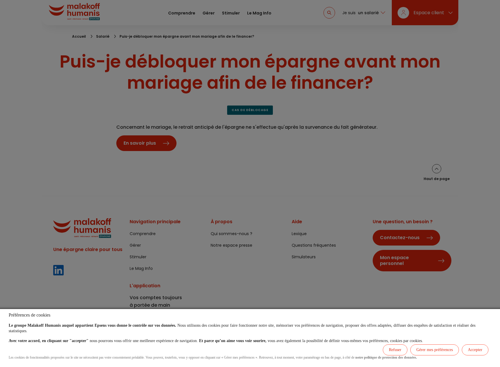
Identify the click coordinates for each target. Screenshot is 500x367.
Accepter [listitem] (475, 350)
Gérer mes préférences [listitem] (434, 350)
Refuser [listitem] (395, 350)
